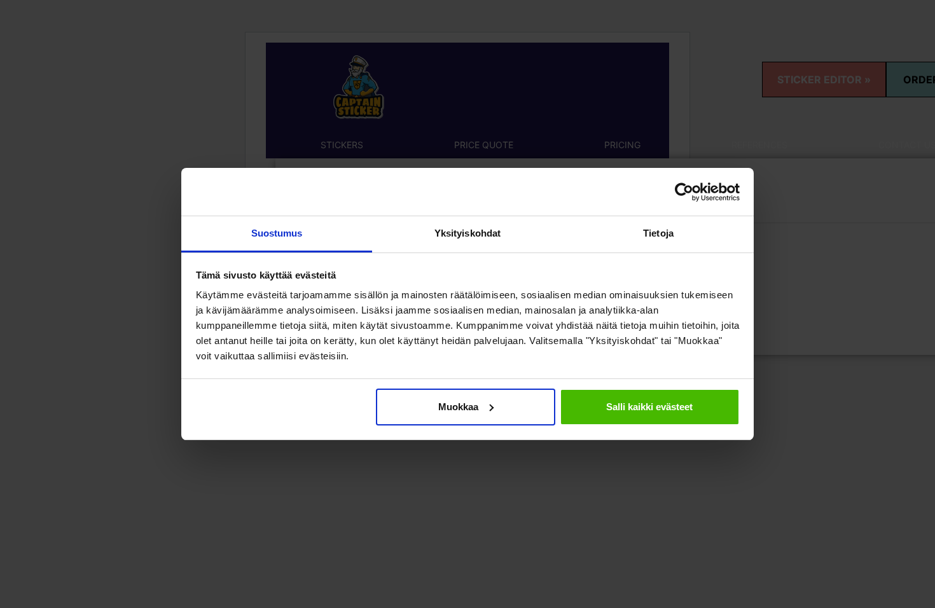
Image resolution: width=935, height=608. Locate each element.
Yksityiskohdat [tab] (467, 233)
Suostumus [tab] (277, 233)
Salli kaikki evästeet (649, 406)
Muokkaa (458, 406)
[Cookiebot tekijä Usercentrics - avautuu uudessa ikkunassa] (684, 192)
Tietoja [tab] (658, 233)
